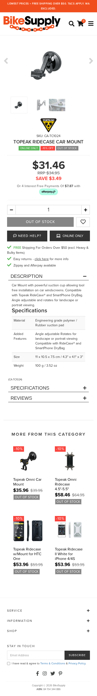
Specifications (30, 388)
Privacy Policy (77, 663)
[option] (48, 65)
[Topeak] (48, 125)
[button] (48, 192)
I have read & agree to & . (49, 663)
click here (42, 259)
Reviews (21, 398)
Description (26, 276)
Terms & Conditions (52, 663)
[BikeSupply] (33, 24)
